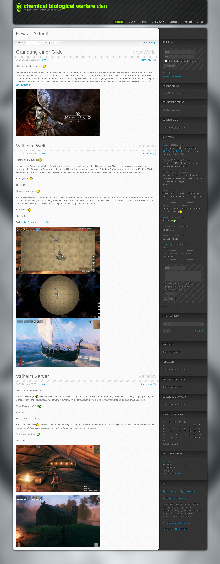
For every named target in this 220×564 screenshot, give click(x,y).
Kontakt (188, 22)
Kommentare (147, 60)
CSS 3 (178, 523)
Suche (200, 22)
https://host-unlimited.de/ (174, 151)
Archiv (165, 306)
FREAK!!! (166, 253)
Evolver (165, 160)
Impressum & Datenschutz (175, 529)
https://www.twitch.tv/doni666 (36, 222)
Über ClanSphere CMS (177, 498)
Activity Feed (191, 492)
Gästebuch (174, 22)
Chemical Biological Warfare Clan (61, 7)
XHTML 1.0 (168, 523)
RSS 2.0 (186, 523)
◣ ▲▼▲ (166, 245)
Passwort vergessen (172, 76)
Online (167, 461)
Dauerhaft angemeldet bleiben (182, 61)
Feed (197, 331)
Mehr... (167, 331)
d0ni (44, 60)
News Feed (171, 492)
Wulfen (165, 227)
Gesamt (176, 473)
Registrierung (169, 73)
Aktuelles (119, 22)
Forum (144, 22)
